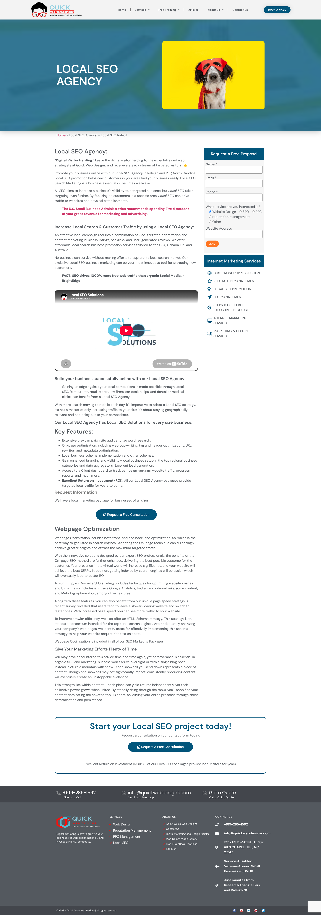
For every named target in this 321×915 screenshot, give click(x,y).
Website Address (219, 229)
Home (122, 10)
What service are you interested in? (233, 206)
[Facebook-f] (234, 910)
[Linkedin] (248, 910)
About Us (213, 10)
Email (211, 178)
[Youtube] (241, 910)
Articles (193, 10)
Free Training (167, 10)
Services (140, 10)
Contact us (240, 10)
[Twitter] (263, 910)
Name (211, 164)
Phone (212, 192)
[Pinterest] (255, 910)
